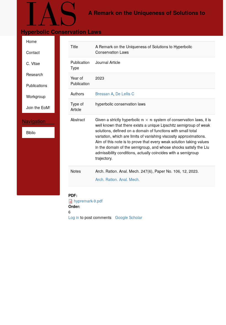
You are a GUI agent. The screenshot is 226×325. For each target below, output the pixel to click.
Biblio (31, 132)
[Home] (54, 13)
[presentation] (146, 119)
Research (34, 74)
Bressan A (104, 93)
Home (31, 41)
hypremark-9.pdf (88, 201)
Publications (36, 85)
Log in (73, 217)
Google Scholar (128, 217)
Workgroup (35, 96)
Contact (33, 52)
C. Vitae (33, 63)
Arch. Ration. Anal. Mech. (118, 179)
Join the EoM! (38, 107)
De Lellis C (124, 93)
